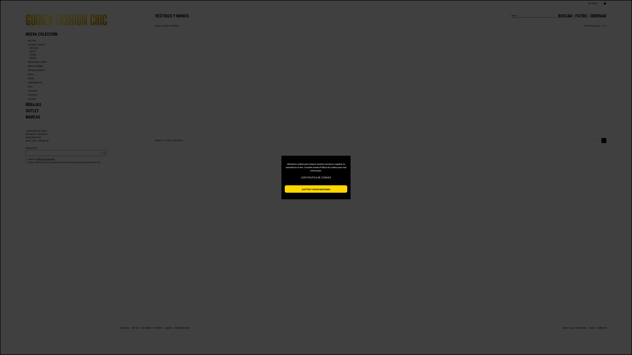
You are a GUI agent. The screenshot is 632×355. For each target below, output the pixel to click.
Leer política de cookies (316, 177)
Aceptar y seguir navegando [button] (316, 189)
